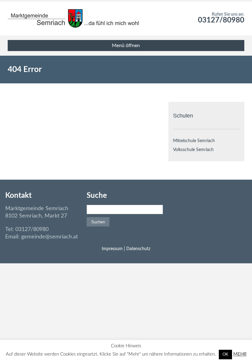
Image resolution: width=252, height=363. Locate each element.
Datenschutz (138, 249)
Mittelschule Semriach (194, 141)
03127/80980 (221, 20)
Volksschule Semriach (193, 150)
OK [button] (225, 355)
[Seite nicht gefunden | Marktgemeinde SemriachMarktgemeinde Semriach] (73, 18)
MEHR (239, 354)
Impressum (112, 249)
